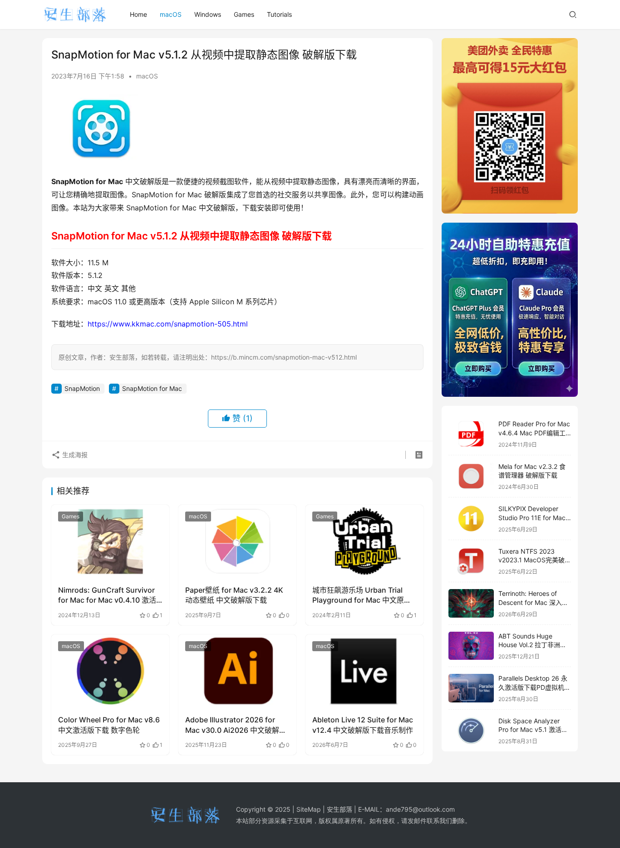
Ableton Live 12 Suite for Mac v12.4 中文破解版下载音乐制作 (362, 724)
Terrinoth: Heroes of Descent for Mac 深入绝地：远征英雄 (533, 602)
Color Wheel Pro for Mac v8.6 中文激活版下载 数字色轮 (109, 724)
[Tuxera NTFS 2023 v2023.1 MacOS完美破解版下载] (471, 561)
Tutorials (279, 14)
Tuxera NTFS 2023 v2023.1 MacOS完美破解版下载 (534, 560)
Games (244, 14)
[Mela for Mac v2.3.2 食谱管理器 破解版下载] (471, 476)
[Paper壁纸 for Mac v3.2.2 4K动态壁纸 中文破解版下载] (237, 541)
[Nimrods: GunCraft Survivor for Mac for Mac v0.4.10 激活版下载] (110, 541)
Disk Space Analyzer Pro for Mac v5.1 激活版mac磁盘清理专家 (533, 729)
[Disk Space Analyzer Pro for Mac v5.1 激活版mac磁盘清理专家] (471, 730)
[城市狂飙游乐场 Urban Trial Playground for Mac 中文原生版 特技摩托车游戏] (364, 541)
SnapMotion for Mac (152, 388)
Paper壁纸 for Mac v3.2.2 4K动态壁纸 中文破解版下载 (234, 594)
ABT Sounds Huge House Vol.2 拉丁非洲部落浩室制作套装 (532, 645)
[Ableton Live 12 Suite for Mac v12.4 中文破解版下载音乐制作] (364, 671)
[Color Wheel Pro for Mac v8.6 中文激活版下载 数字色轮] (110, 671)
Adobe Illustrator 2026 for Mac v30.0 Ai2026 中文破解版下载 (235, 725)
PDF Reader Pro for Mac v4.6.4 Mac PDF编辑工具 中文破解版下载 (534, 432)
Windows (207, 14)
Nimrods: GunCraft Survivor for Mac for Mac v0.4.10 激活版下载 (107, 595)
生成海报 (74, 454)
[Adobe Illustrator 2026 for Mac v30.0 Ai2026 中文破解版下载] (237, 671)
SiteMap (308, 809)
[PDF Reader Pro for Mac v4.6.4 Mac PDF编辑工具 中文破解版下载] (471, 433)
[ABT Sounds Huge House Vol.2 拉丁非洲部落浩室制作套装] (471, 646)
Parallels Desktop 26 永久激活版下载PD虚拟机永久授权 (534, 687)
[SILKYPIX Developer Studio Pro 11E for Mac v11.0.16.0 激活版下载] (471, 518)
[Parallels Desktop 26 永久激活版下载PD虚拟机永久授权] (471, 688)
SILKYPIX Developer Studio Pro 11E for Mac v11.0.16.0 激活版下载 (532, 517)
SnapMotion (82, 388)
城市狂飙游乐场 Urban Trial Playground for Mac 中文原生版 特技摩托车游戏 (361, 595)
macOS (171, 14)
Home (138, 14)
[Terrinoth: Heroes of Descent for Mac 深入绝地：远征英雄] (471, 603)
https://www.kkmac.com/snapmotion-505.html (168, 323)
